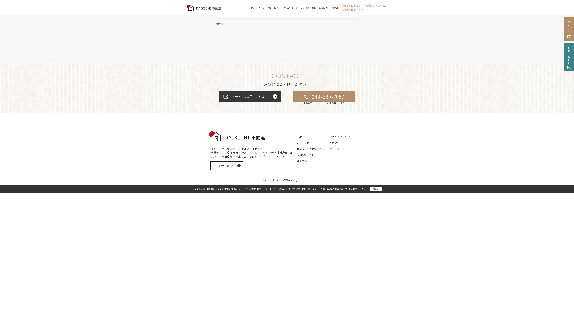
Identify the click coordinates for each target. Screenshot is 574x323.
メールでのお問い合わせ (248, 96)
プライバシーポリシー (342, 136)
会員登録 (323, 7)
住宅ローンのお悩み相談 (286, 7)
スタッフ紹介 (264, 7)
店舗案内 (335, 7)
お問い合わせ (225, 165)
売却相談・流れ (308, 7)
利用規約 (334, 142)
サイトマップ (337, 149)
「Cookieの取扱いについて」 (337, 189)
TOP (253, 7)
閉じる (376, 189)
